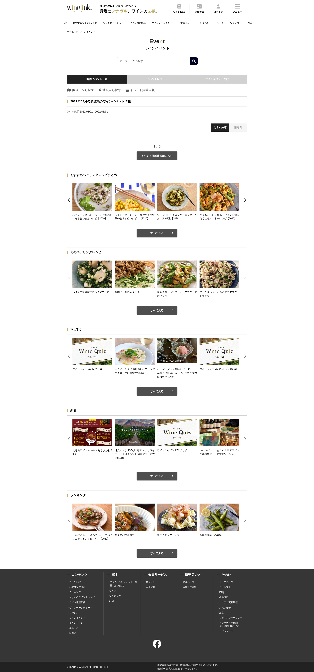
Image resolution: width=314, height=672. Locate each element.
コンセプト (225, 587)
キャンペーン (76, 622)
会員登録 (150, 587)
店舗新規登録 (189, 587)
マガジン (185, 23)
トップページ (226, 582)
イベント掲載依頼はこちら (157, 155)
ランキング (75, 592)
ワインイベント (203, 23)
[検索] (194, 61)
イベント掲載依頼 (142, 90)
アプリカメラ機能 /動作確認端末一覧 (229, 624)
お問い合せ (225, 607)
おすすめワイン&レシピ (85, 23)
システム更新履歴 (228, 602)
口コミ (72, 633)
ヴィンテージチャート (163, 23)
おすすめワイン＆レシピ (82, 597)
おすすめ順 (220, 127)
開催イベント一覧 (97, 79)
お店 (249, 23)
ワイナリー (236, 23)
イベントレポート (157, 79)
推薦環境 (223, 597)
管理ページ (188, 582)
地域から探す (112, 90)
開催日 (238, 127)
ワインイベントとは (217, 79)
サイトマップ (226, 631)
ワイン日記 (75, 582)
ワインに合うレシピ (113, 23)
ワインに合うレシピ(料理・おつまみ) (123, 584)
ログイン (150, 582)
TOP (64, 23)
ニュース (73, 628)
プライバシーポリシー (230, 617)
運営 (221, 612)
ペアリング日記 (77, 587)
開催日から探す (83, 90)
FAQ (221, 592)
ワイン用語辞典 (138, 23)
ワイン (220, 23)
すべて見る (157, 233)
